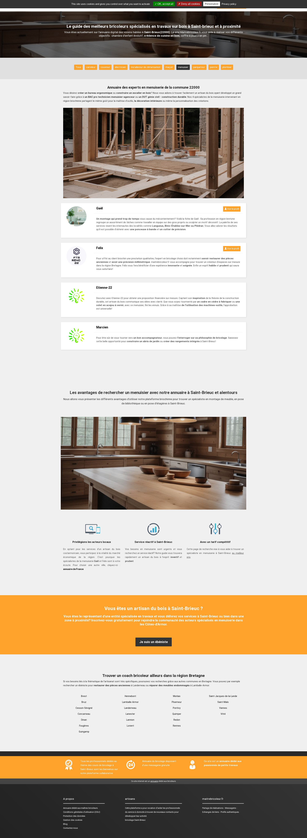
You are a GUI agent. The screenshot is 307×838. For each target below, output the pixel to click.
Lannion (130, 720)
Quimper (176, 714)
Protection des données (74, 816)
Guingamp (84, 731)
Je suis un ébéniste (153, 642)
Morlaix (176, 696)
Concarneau (84, 714)
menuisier (183, 67)
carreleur (90, 67)
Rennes (177, 725)
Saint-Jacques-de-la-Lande (223, 696)
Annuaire (67, 808)
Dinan (84, 720)
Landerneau (130, 708)
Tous (78, 67)
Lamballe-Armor (130, 702)
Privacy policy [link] (229, 4)
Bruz (84, 702)
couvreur (105, 67)
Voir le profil (233, 209)
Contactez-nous (70, 828)
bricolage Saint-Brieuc (135, 820)
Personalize (211, 4)
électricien (120, 67)
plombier (227, 67)
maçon (169, 67)
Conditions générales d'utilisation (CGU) (81, 812)
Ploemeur (177, 702)
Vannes (223, 708)
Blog (65, 824)
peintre (213, 67)
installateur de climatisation (145, 67)
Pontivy (177, 708)
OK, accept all (165, 4)
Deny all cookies (190, 4)
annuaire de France (73, 569)
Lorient (130, 725)
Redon (176, 720)
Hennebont (130, 696)
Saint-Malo (223, 702)
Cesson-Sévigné (84, 708)
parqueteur (199, 67)
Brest (84, 696)
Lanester (130, 714)
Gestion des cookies (72, 820)
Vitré (223, 714)
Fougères (84, 725)
